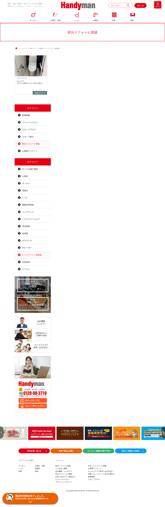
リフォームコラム (30, 122)
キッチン (33, 20)
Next (163, 432)
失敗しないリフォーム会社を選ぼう (101, 474)
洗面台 (25, 190)
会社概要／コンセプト (63, 471)
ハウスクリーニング (31, 219)
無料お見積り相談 (32, 400)
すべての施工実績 (30, 169)
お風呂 (25, 176)
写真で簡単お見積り (66, 451)
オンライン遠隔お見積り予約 (99, 451)
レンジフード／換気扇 (32, 255)
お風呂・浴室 (55, 20)
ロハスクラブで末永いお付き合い (100, 471)
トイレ (76, 20)
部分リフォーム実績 (31, 144)
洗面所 (95, 20)
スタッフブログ (29, 129)
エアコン (26, 269)
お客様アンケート (30, 151)
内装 (132, 20)
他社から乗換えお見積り (35, 406)
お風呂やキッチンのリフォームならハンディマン (78, 6)
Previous (2, 432)
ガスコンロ (27, 240)
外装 (113, 20)
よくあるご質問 (61, 468)
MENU (157, 6)
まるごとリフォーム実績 (97, 466)
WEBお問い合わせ (34, 451)
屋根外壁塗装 (28, 205)
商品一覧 (140, 5)
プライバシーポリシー (63, 482)
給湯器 (25, 233)
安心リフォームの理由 (63, 474)
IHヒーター (27, 247)
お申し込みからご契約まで (65, 477)
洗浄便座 (26, 226)
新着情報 (26, 115)
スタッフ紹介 (28, 136)
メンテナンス (28, 212)
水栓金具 (26, 262)
